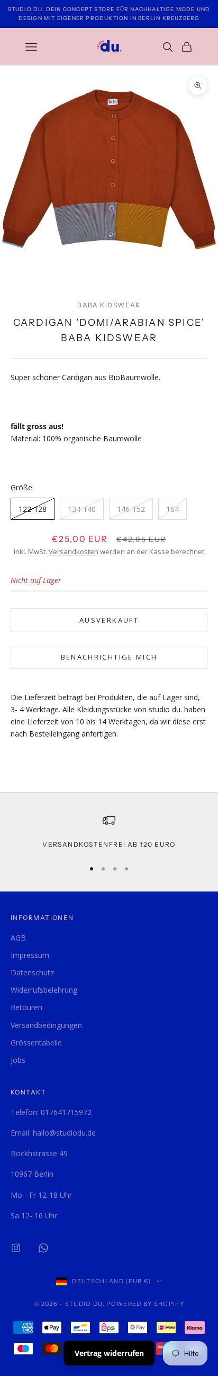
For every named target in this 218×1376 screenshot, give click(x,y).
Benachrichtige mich (109, 657)
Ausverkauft (109, 620)
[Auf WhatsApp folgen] (43, 1248)
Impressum (30, 955)
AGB (18, 938)
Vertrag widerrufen (109, 1353)
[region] (109, 832)
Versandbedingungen (46, 1025)
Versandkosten (73, 551)
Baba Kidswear (109, 305)
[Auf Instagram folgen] (16, 1248)
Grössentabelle (36, 1043)
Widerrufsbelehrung (44, 990)
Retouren (26, 1007)
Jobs (18, 1060)
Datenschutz (32, 972)
